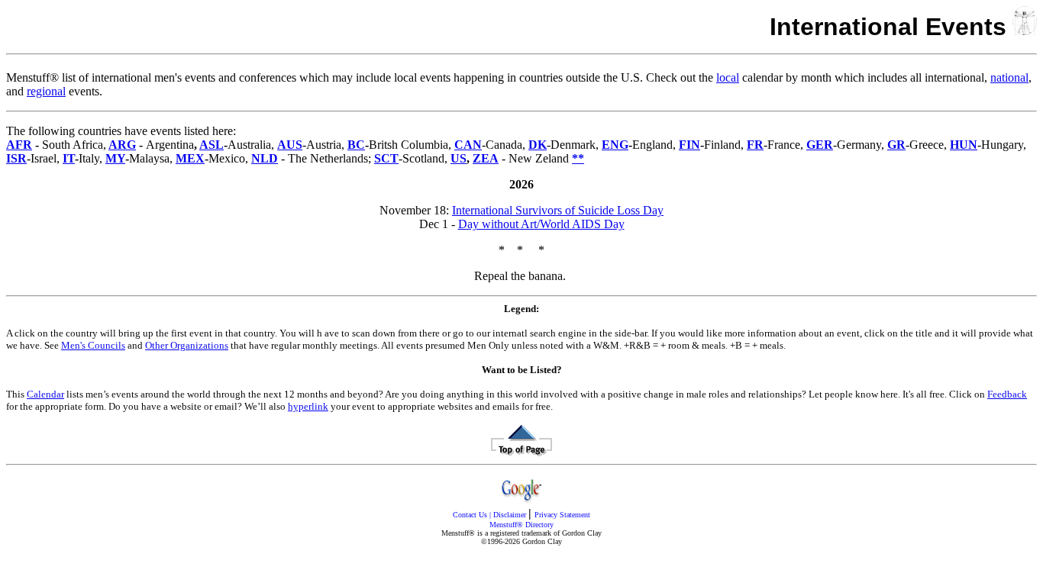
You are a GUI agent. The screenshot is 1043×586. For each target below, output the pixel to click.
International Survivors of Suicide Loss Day (558, 210)
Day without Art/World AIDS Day (541, 223)
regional (46, 91)
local (727, 77)
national (1009, 77)
